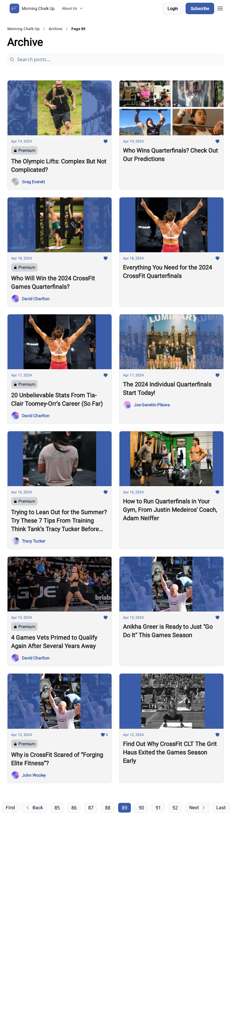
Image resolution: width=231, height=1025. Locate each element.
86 (74, 807)
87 (91, 807)
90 (141, 807)
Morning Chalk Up (23, 29)
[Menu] (220, 7)
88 (107, 807)
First (10, 807)
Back (37, 807)
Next (194, 807)
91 (158, 807)
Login (173, 8)
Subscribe (200, 8)
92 (175, 807)
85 (57, 807)
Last (221, 807)
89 (124, 807)
